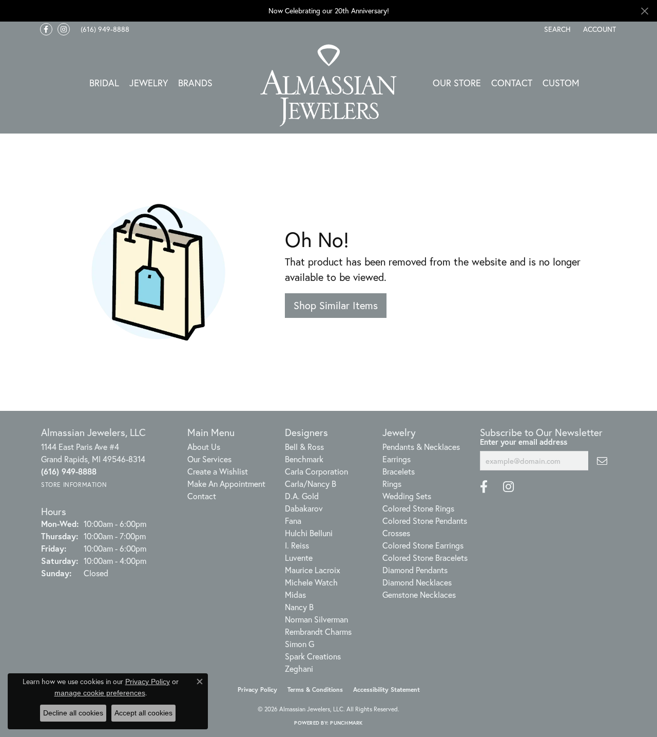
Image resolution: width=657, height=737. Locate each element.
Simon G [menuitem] (299, 643)
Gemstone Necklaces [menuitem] (419, 594)
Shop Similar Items (336, 305)
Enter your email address (523, 442)
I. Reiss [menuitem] (297, 545)
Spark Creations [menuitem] (313, 656)
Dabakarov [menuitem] (304, 508)
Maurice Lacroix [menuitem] (312, 569)
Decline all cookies (73, 713)
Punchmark (346, 723)
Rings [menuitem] (391, 483)
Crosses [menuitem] (396, 532)
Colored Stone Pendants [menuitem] (424, 520)
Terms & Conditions (315, 689)
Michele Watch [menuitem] (311, 582)
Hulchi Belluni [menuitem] (309, 532)
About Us (203, 446)
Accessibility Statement (386, 689)
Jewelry (148, 83)
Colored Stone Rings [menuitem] (418, 508)
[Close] (644, 11)
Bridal (104, 83)
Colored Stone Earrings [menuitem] (422, 545)
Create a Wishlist (217, 471)
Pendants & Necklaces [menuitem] (421, 446)
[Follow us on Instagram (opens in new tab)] (63, 29)
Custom (561, 83)
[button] (556, 29)
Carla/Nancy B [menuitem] (310, 483)
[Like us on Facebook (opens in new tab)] (46, 29)
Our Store (457, 83)
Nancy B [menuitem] (299, 606)
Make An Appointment (226, 483)
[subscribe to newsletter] (602, 460)
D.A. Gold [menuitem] (302, 495)
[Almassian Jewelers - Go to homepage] (329, 85)
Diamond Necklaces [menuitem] (417, 582)
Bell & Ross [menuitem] (304, 446)
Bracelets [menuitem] (398, 471)
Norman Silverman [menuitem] (316, 619)
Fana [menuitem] (293, 520)
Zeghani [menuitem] (299, 668)
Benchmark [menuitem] (304, 458)
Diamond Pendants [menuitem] (415, 569)
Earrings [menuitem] (396, 458)
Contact (511, 83)
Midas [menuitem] (295, 594)
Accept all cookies (143, 713)
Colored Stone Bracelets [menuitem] (425, 557)
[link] (104, 29)
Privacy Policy (257, 689)
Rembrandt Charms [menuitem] (318, 631)
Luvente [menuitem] (299, 557)
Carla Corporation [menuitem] (316, 471)
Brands (195, 83)
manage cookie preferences (99, 693)
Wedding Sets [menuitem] (406, 495)
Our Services (209, 458)
